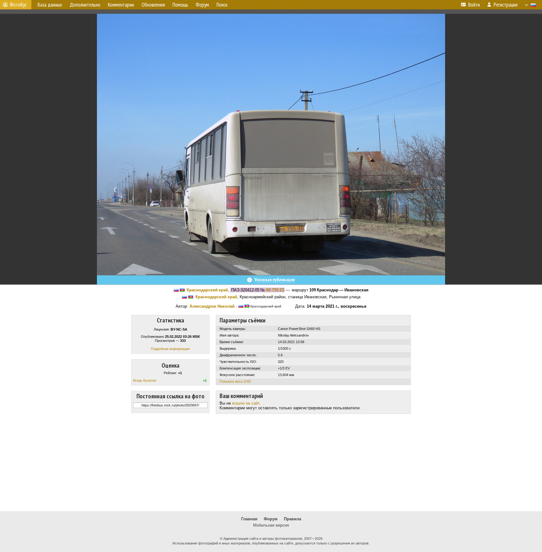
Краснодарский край (207, 290)
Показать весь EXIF (235, 381)
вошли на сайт (245, 403)
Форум (271, 519)
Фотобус (18, 4)
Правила (292, 519)
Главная (249, 519)
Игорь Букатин (144, 380)
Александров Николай (212, 306)
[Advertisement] (271, 463)
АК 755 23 (275, 290)
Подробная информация (170, 349)
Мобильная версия (271, 525)
